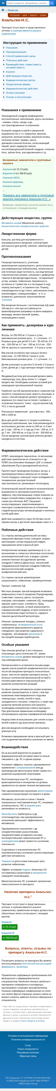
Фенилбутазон (9, 814)
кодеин (26, 869)
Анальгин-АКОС (11, 177)
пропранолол (39, 873)
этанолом (7, 300)
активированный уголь (30, 624)
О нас (28, 1045)
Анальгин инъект (12, 186)
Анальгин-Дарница (13, 182)
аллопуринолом (10, 841)
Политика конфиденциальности (28, 1039)
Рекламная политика (28, 1052)
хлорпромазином (26, 767)
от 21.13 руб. (9, 927)
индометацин (34, 805)
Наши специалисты (28, 1049)
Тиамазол (7, 861)
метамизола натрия (12, 657)
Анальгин (8, 169)
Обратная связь (28, 1056)
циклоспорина (45, 791)
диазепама (34, 634)
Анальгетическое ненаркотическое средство (25, 226)
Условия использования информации (28, 1036)
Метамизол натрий (11, 223)
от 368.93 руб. (10, 938)
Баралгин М (9, 173)
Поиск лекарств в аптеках (33, 1021)
